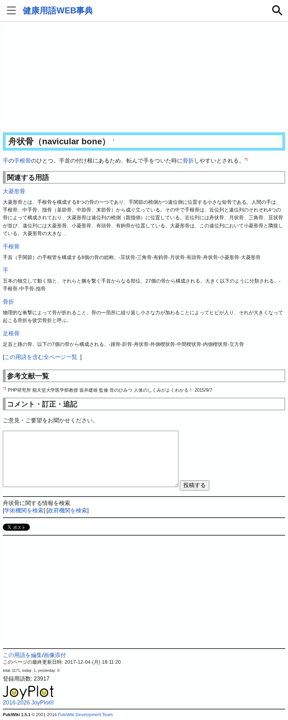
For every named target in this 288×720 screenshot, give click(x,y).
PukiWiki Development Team (85, 714)
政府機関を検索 (67, 510)
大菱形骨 (14, 191)
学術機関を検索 (24, 510)
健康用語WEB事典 (58, 10)
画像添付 (55, 655)
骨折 (188, 161)
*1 (246, 159)
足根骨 (11, 333)
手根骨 (22, 161)
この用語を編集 (22, 655)
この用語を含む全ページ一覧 (40, 357)
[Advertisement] (144, 77)
